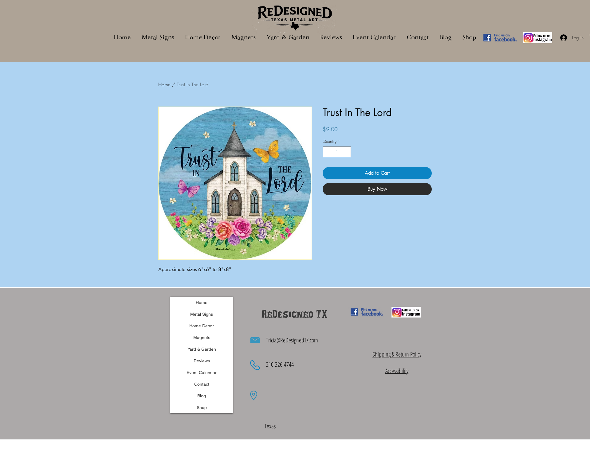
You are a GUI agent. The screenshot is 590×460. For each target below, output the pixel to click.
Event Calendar (202, 372)
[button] (244, 38)
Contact (201, 384)
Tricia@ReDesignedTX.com (292, 340)
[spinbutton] (337, 152)
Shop (202, 407)
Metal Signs (201, 314)
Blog (201, 395)
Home (164, 84)
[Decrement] (327, 152)
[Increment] (346, 152)
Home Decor (201, 325)
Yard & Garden (201, 349)
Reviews (202, 360)
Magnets (201, 337)
